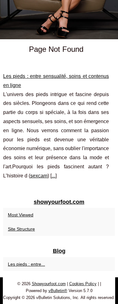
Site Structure (21, 228)
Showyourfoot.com (49, 283)
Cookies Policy (83, 283)
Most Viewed (20, 214)
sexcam (39, 175)
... (53, 175)
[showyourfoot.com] (59, 19)
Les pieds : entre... (26, 264)
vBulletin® (57, 290)
